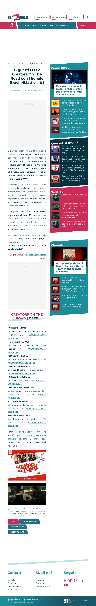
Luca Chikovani (29, 521)
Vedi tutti (85, 25)
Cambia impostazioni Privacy (19, 601)
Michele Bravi (17, 527)
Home (10, 64)
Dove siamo (13, 583)
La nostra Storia (43, 586)
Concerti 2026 (29, 25)
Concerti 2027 (46, 25)
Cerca (86, 17)
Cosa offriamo (59, 17)
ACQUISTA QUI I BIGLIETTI (21, 363)
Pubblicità (12, 589)
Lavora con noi (14, 586)
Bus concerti (62, 25)
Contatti (11, 580)
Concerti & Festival (21, 64)
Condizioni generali (15, 599)
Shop (75, 17)
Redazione (41, 583)
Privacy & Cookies (31, 599)
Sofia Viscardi (18, 532)
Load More (27, 547)
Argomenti (42, 17)
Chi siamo (40, 580)
